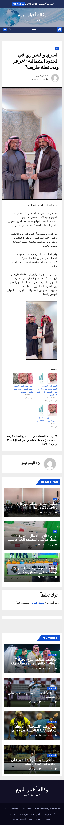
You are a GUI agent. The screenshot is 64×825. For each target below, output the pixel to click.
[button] (10, 29)
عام (57, 48)
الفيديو (38, 819)
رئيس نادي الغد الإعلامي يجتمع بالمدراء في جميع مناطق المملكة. (23, 389)
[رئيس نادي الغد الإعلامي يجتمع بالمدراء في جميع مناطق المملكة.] (23, 378)
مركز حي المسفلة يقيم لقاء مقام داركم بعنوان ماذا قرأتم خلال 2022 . (44, 440)
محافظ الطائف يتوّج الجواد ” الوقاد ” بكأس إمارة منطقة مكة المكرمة (34, 663)
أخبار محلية (52, 655)
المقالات (11, 814)
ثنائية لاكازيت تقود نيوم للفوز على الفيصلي (32, 695)
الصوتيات (47, 819)
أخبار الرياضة (52, 688)
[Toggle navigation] (34, 30)
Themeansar (55, 808)
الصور (30, 819)
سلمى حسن (33, 668)
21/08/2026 (48, 769)
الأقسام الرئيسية (49, 814)
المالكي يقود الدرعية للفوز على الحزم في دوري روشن (34, 762)
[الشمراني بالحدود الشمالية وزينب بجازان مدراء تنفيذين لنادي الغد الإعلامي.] (46, 378)
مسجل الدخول (37, 602)
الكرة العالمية (22, 814)
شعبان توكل (33, 702)
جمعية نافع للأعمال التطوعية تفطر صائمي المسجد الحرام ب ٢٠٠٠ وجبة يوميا (34, 539)
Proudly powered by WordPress (18, 808)
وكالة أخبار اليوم (32, 14)
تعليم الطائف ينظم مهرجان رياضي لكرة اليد (37, 505)
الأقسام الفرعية (19, 819)
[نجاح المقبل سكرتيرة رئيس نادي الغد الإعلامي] (46, 410)
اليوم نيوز (40, 75)
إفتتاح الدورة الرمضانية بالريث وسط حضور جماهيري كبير (35, 570)
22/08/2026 (48, 668)
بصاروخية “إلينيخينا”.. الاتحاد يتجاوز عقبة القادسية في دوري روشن (34, 730)
